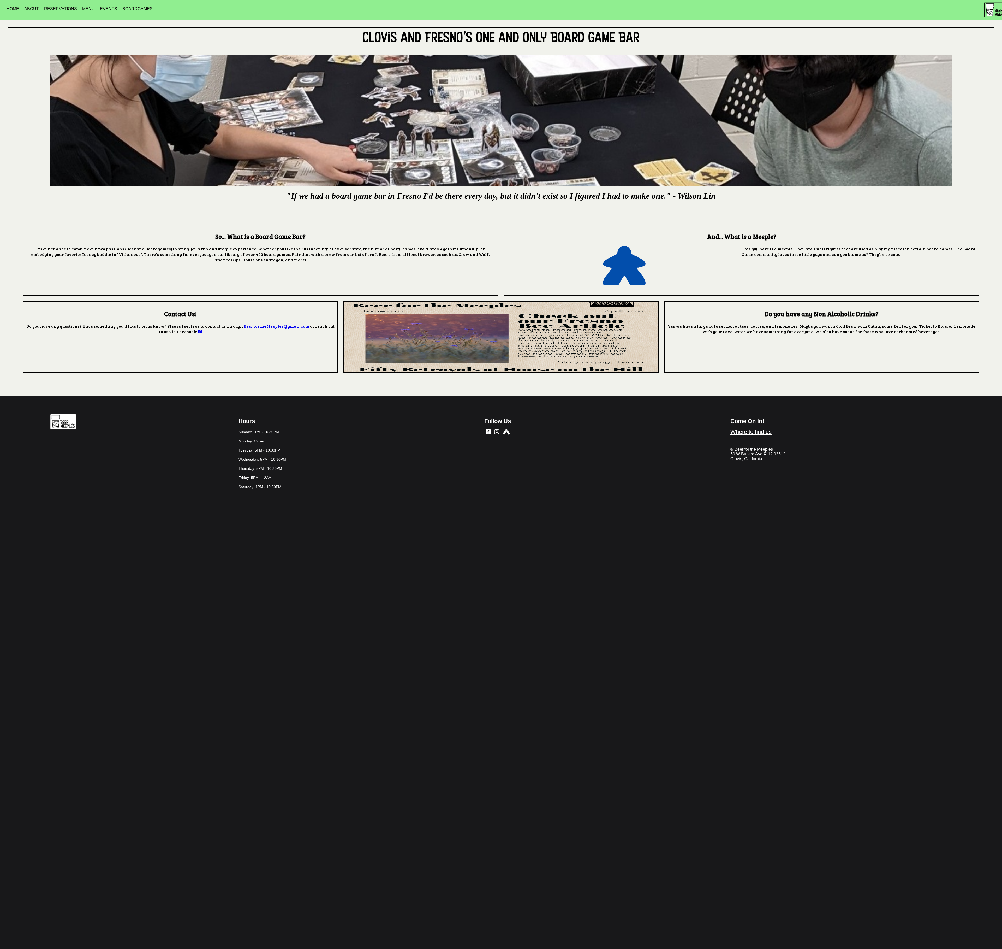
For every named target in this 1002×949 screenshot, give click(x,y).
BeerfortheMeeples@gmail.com (276, 326)
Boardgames (137, 9)
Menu (88, 9)
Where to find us (751, 432)
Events (108, 9)
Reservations (60, 9)
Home (13, 9)
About (31, 9)
